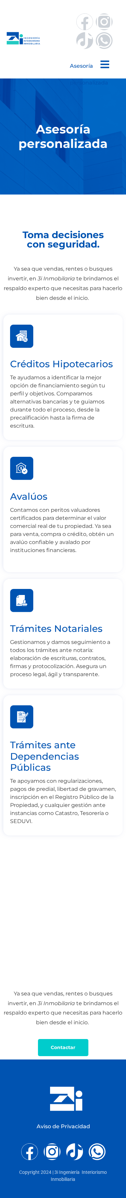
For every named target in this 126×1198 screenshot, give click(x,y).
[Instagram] (104, 21)
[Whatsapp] (104, 40)
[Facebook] (84, 21)
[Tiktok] (84, 40)
